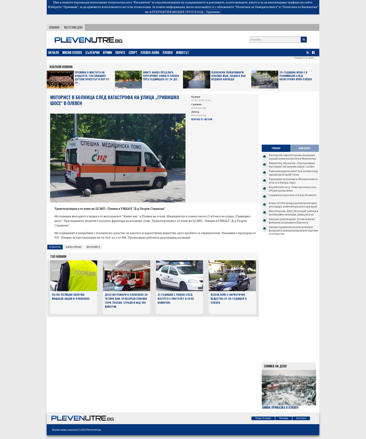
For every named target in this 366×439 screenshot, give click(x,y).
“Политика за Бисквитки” (299, 7)
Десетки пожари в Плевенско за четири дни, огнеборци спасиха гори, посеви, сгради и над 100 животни (126, 300)
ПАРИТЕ (120, 52)
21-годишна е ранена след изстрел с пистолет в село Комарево (176, 298)
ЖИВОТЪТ (182, 52)
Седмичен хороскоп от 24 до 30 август (292, 195)
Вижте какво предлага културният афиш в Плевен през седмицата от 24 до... (161, 76)
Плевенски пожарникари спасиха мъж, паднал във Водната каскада (228, 76)
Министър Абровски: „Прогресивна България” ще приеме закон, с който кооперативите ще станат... (292, 166)
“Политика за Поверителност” (256, 7)
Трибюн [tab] (275, 148)
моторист (93, 247)
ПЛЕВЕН (168, 52)
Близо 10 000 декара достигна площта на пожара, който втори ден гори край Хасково (293, 206)
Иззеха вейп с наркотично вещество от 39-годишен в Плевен (228, 298)
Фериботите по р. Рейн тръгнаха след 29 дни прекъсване (292, 188)
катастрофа (74, 247)
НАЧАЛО (53, 52)
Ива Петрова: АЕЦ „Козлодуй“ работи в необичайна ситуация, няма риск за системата (293, 214)
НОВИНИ (54, 27)
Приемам (213, 12)
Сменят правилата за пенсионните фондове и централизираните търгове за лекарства (293, 230)
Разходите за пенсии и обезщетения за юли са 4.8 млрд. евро (293, 180)
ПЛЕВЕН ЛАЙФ (150, 52)
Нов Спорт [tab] (304, 148)
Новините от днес (304, 58)
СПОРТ (133, 52)
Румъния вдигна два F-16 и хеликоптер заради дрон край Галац (293, 172)
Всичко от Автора (201, 119)
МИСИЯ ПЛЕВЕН (72, 52)
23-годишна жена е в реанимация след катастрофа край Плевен (295, 76)
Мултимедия (73, 27)
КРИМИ (107, 52)
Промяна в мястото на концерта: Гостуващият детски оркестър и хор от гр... (92, 78)
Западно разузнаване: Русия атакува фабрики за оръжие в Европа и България (292, 222)
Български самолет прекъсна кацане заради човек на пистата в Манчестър (292, 156)
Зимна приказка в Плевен (280, 408)
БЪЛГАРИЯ (92, 52)
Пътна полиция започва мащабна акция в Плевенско (71, 296)
